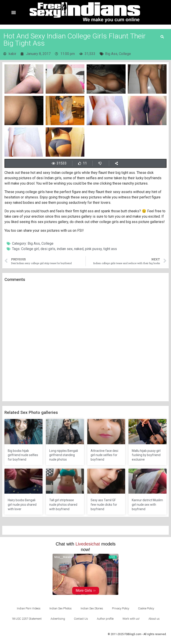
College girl (30, 249)
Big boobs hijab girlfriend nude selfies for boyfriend (23, 455)
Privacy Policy (120, 608)
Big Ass (111, 54)
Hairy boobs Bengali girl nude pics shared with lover (22, 504)
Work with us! (131, 618)
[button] (13, 12)
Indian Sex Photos (60, 608)
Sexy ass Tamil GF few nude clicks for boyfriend (104, 504)
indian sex (65, 249)
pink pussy (93, 249)
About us (154, 618)
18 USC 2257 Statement (27, 618)
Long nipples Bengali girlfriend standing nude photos (63, 455)
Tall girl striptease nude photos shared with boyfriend (63, 504)
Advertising (58, 618)
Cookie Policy (146, 608)
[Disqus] (85, 342)
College (125, 54)
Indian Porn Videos (29, 608)
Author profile (105, 618)
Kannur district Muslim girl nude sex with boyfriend (147, 504)
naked (78, 249)
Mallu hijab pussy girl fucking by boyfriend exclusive (146, 455)
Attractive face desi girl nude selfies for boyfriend (104, 455)
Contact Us (81, 618)
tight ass (110, 249)
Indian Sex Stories (92, 608)
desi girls (48, 249)
